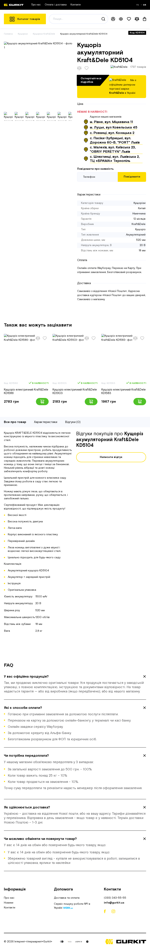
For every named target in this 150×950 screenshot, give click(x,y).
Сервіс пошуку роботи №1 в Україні (72, 906)
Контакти (76, 4)
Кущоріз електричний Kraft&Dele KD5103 (75, 391)
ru (138, 4)
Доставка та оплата (66, 898)
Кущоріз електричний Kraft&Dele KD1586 (26, 391)
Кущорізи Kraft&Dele (44, 33)
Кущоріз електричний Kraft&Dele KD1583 (123, 391)
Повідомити (132, 176)
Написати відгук (111, 457)
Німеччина (139, 213)
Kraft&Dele (139, 224)
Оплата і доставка (56, 4)
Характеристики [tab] (45, 422)
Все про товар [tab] (15, 422)
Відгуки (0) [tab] (72, 422)
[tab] (75, 684)
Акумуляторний (136, 234)
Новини (8, 903)
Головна (8, 33)
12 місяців (139, 219)
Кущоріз (140, 229)
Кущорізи (23, 33)
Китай (142, 208)
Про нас (36, 4)
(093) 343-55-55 (115, 898)
